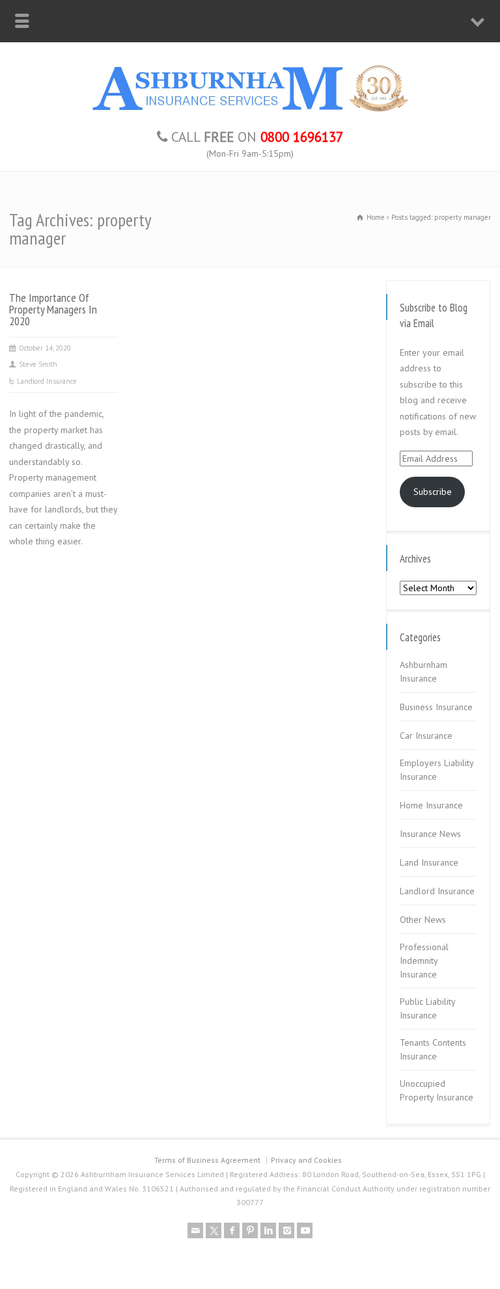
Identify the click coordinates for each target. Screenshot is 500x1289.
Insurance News (430, 834)
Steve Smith (38, 364)
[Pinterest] (250, 1230)
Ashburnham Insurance (423, 671)
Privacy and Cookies (306, 1160)
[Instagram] (286, 1230)
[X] (213, 1230)
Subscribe (432, 492)
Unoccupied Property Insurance (436, 1090)
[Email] (195, 1230)
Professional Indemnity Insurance (424, 960)
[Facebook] (232, 1230)
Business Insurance (436, 707)
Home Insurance (431, 805)
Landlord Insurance (47, 381)
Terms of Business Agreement (207, 1160)
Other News (423, 919)
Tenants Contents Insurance (433, 1049)
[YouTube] (304, 1230)
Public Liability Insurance (427, 1008)
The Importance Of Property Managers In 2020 (53, 308)
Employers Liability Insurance (436, 769)
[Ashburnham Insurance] (250, 112)
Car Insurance (426, 735)
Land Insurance (429, 862)
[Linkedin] (268, 1230)
